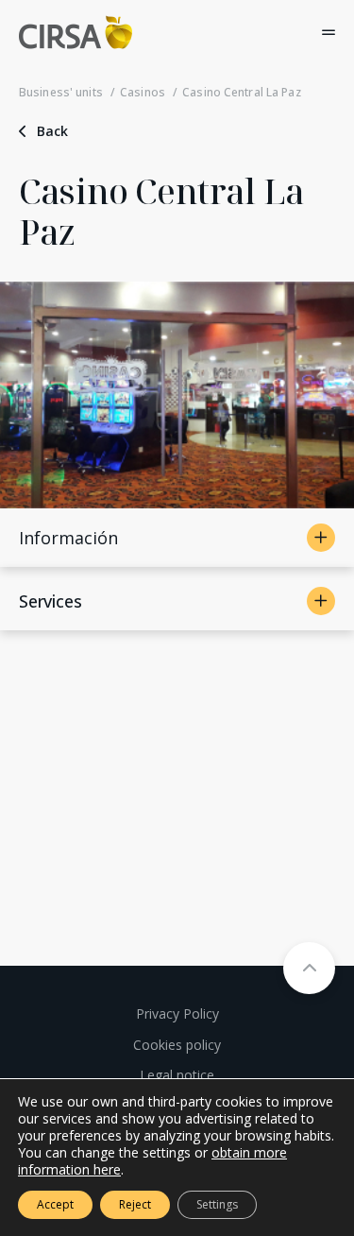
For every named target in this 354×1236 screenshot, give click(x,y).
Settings (217, 1204)
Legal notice (177, 1075)
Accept (55, 1204)
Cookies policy (177, 1045)
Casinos (142, 92)
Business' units (61, 92)
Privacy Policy (177, 1013)
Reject (135, 1204)
